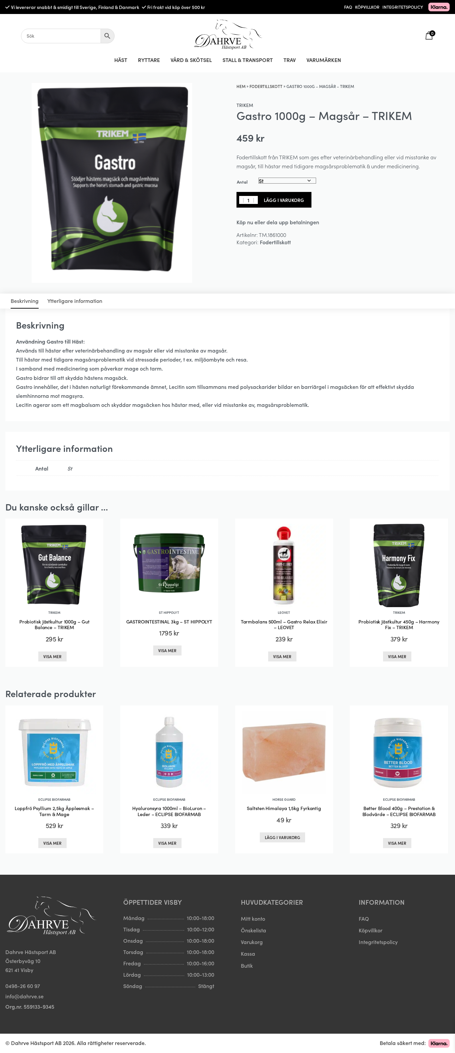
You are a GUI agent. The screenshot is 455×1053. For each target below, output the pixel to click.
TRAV (289, 59)
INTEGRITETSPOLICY (402, 7)
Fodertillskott (265, 86)
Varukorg (252, 941)
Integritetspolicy (378, 941)
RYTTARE (149, 59)
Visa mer (52, 656)
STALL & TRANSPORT (248, 59)
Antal (242, 182)
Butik (247, 965)
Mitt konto (253, 918)
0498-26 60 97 (22, 985)
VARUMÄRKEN (323, 59)
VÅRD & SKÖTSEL (191, 59)
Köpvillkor (370, 930)
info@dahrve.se (24, 996)
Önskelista (253, 930)
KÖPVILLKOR (367, 7)
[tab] (24, 301)
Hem (240, 86)
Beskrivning (25, 300)
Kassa (248, 953)
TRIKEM (244, 105)
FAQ (348, 7)
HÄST (120, 59)
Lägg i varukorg (284, 200)
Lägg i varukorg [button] (282, 837)
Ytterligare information (74, 300)
